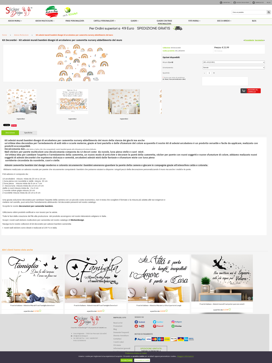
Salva (14, 125)
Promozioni (117, 326)
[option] (32, 103)
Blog (115, 329)
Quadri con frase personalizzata (164, 22)
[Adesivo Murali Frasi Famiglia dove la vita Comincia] (32, 302)
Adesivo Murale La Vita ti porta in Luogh (165, 305)
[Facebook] (140, 323)
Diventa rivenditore (121, 336)
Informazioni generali (121, 348)
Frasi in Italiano (16, 305)
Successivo (259, 40)
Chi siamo (117, 345)
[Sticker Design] (19, 12)
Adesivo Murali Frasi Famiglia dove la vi (39, 305)
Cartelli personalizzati (104, 21)
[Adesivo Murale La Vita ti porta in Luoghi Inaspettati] (159, 302)
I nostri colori (118, 342)
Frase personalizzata (74, 21)
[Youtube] (140, 327)
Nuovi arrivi (117, 323)
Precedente (249, 40)
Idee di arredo (223, 21)
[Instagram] (176, 323)
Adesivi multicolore (44, 21)
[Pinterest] (158, 327)
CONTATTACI (226, 2)
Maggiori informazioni (185, 356)
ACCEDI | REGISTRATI (243, 2)
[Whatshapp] (176, 327)
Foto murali (193, 21)
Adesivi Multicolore (21, 35)
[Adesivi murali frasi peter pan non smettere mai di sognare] (222, 301)
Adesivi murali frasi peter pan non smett (228, 304)
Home (4, 35)
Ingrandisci (32, 119)
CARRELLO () (260, 2)
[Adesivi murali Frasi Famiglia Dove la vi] (103, 311)
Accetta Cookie (126, 360)
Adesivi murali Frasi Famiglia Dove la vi (102, 305)
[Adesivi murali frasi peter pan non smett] (230, 310)
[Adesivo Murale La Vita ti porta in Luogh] (166, 311)
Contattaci (117, 339)
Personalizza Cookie (142, 360)
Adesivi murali (14, 21)
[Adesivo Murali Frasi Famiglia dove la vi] (40, 311)
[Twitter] (158, 323)
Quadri (134, 21)
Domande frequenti (121, 332)
